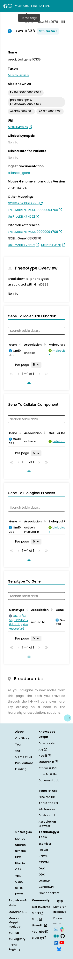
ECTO (19, 894)
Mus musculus (18, 75)
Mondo (20, 839)
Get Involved (41, 907)
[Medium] (56, 935)
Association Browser (47, 824)
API (41, 750)
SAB (18, 751)
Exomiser (45, 844)
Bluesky (37, 938)
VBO (18, 876)
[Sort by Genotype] (26, 609)
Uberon (20, 845)
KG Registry (17, 939)
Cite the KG (47, 797)
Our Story (22, 738)
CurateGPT (47, 887)
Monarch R (47, 762)
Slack (36, 913)
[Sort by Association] (44, 344)
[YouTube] (61, 942)
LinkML (43, 856)
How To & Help (49, 774)
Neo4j (43, 756)
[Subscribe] (56, 929)
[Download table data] (28, 382)
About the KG (48, 803)
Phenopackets (49, 893)
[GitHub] (63, 935)
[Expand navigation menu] (68, 6)
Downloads (47, 743)
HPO (18, 857)
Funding (20, 769)
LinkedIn (38, 925)
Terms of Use (48, 791)
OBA (18, 869)
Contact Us (23, 757)
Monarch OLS (18, 912)
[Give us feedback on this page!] (67, 717)
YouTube (38, 932)
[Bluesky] (59, 949)
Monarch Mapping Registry (15, 922)
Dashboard (47, 815)
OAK (42, 868)
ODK (42, 874)
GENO (19, 882)
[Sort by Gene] (19, 344)
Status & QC (48, 768)
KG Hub (14, 933)
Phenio (20, 863)
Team (19, 744)
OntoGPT (45, 881)
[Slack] (62, 929)
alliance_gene (19, 173)
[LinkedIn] (56, 942)
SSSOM (44, 862)
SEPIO (19, 888)
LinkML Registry (14, 947)
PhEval (43, 850)
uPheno (20, 851)
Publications (24, 763)
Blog (35, 919)
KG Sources (47, 809)
